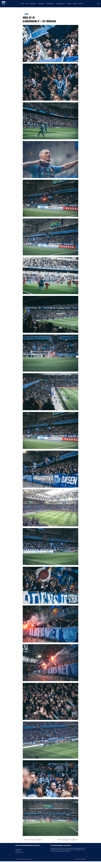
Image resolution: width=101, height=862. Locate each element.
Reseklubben (32, 3)
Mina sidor (75, 3)
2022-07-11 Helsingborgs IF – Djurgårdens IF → (67, 839)
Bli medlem (81, 3)
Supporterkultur (50, 3)
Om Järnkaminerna (60, 3)
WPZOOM (84, 859)
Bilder (27, 3)
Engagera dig (41, 3)
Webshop (69, 3)
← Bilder (25, 14)
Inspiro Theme (77, 859)
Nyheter (22, 3)
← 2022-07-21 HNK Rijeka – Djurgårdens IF (32, 839)
